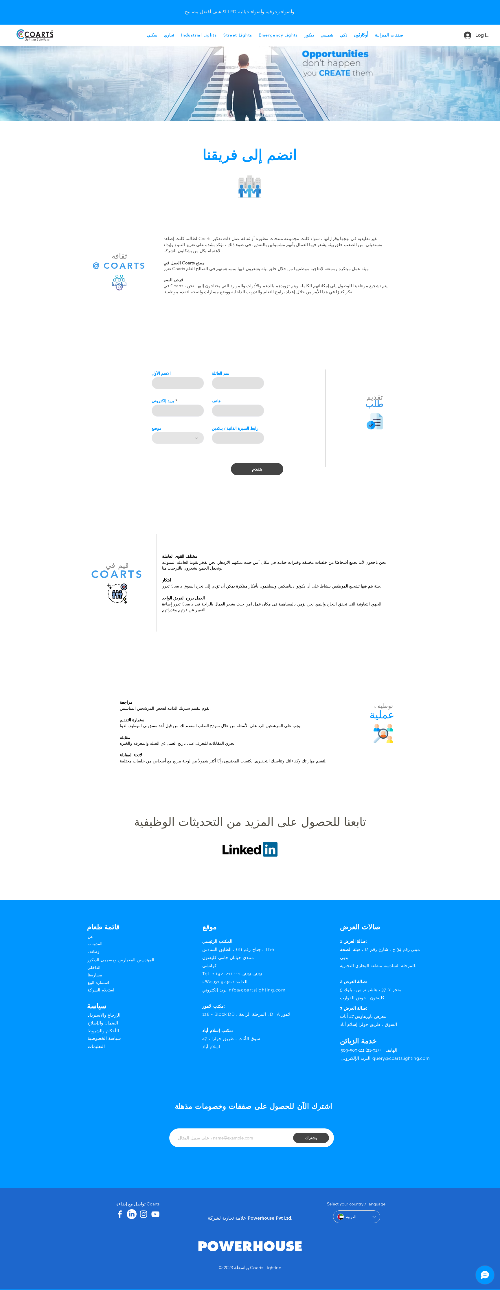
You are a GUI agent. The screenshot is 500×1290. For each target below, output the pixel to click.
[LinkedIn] (132, 1214)
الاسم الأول (161, 373)
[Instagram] (143, 1214)
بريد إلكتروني (163, 401)
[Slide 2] (247, 7)
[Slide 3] (232, 7)
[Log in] (465, 35)
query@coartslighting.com (401, 1058)
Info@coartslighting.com (256, 990)
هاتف (216, 401)
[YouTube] (155, 1214)
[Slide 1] (239, 7)
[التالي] (489, 12)
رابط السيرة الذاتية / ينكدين (235, 428)
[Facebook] (120, 1214)
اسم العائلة (221, 373)
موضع (156, 428)
